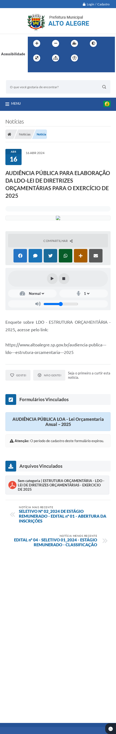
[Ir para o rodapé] (45, 69)
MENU (16, 103)
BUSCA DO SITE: (22, 77)
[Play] (52, 278)
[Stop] (64, 278)
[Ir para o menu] (101, 58)
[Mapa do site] (55, 58)
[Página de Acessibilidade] (74, 58)
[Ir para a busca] (33, 69)
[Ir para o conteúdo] (89, 58)
